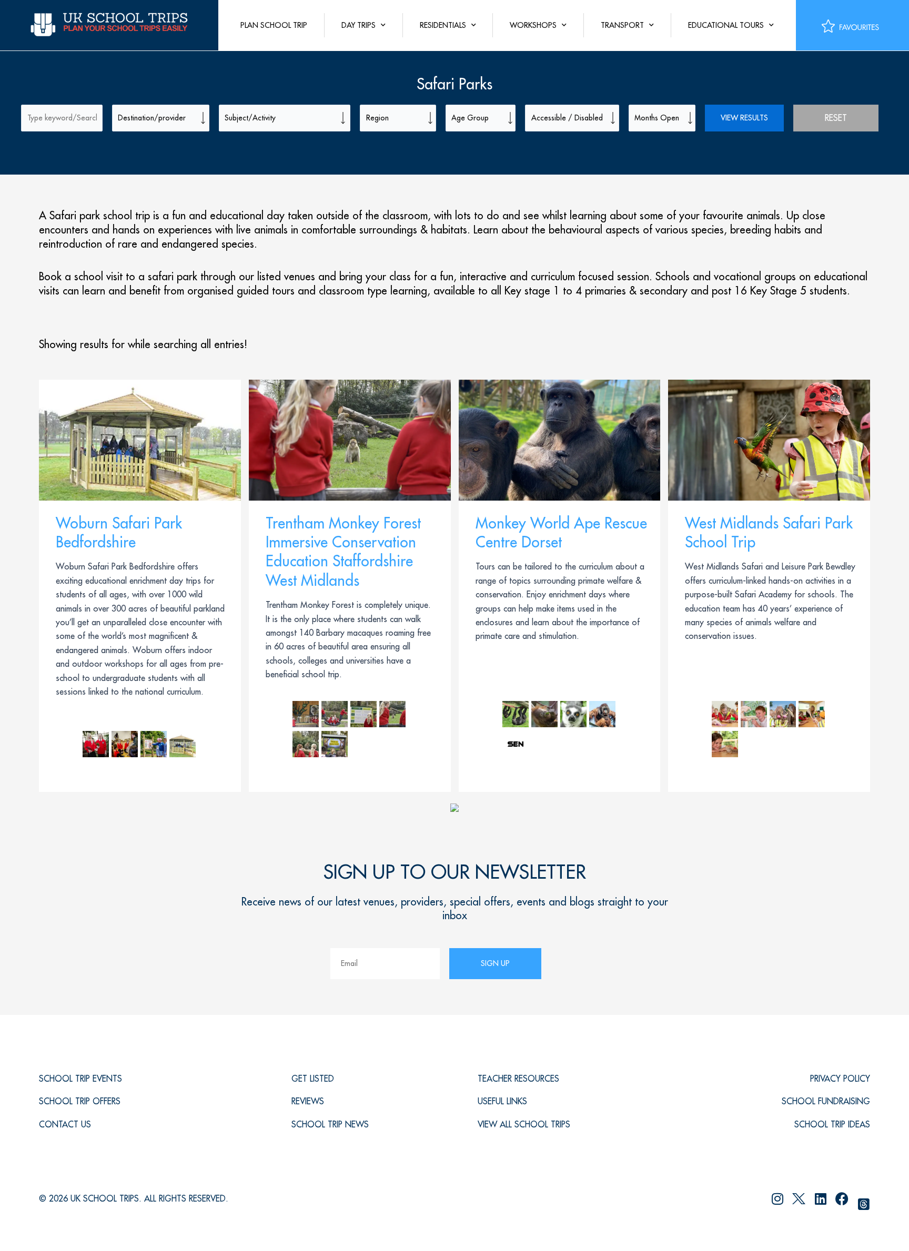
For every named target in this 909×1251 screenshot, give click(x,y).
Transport (622, 25)
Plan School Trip (273, 25)
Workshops (533, 25)
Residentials (443, 25)
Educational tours (726, 25)
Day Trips (358, 25)
